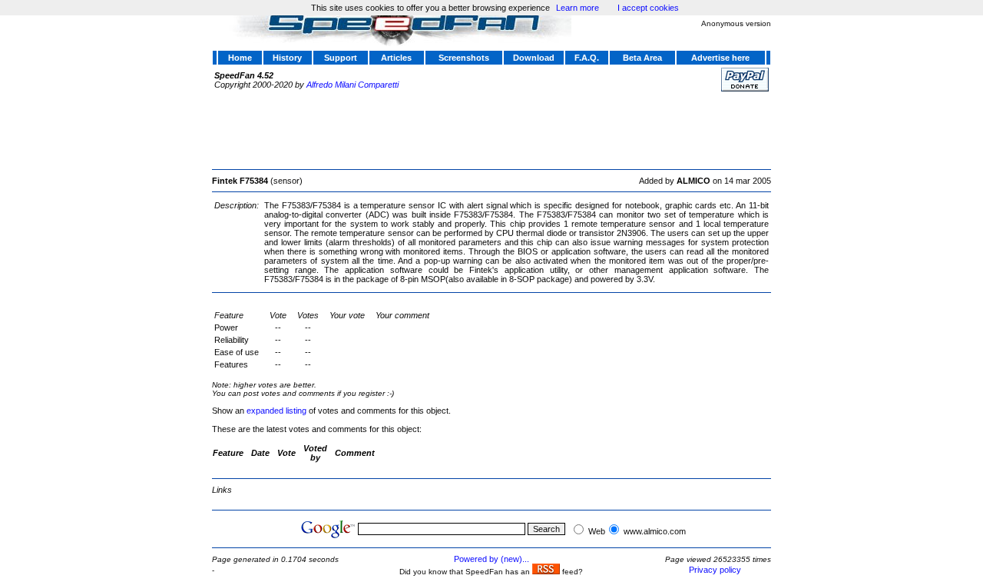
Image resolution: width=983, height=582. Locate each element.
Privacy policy (715, 569)
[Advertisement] (491, 128)
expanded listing (276, 410)
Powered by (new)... (491, 559)
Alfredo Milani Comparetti (352, 84)
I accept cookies (648, 7)
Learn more (577, 7)
